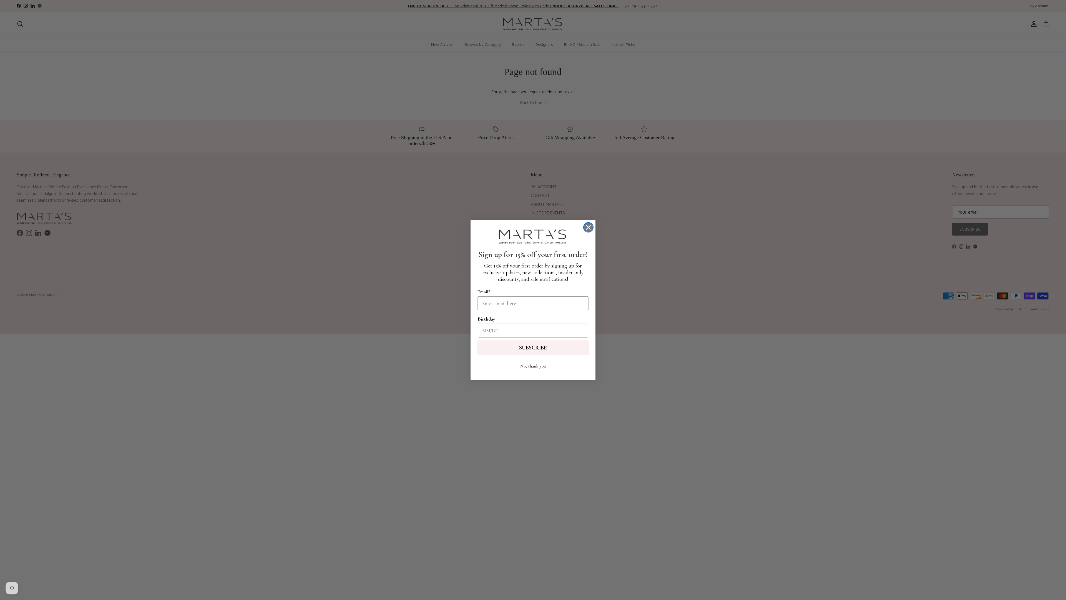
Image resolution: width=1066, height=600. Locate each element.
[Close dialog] (588, 227)
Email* (484, 292)
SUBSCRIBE (533, 347)
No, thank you (533, 366)
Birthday (486, 319)
